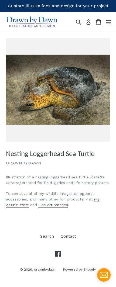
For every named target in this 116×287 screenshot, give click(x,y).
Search (47, 236)
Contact (68, 236)
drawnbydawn (45, 269)
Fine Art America (53, 205)
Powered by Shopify (79, 269)
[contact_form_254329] (104, 275)
